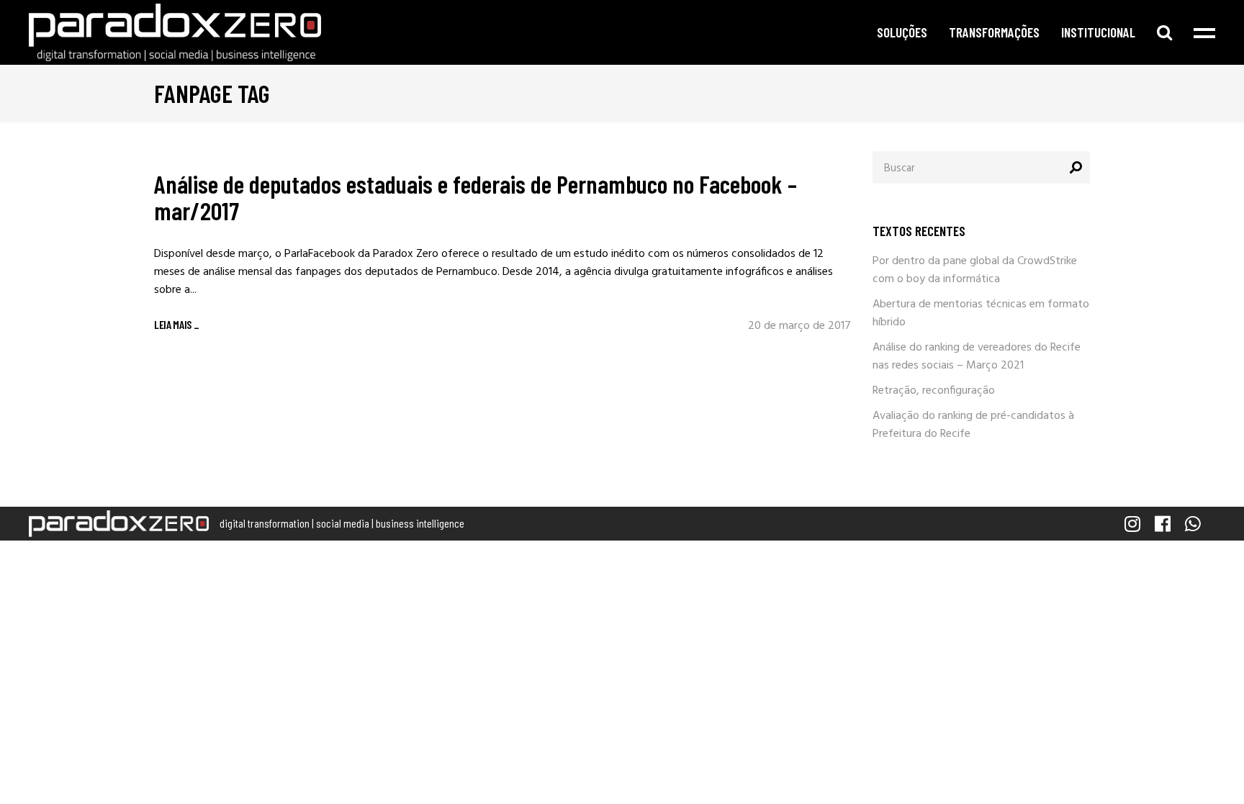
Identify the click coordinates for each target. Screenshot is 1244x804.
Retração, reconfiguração (934, 390)
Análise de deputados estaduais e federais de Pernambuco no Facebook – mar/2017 (475, 196)
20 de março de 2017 (799, 326)
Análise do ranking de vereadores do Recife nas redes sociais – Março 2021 (977, 356)
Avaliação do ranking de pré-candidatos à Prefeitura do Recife (973, 425)
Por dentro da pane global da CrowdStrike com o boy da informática (975, 270)
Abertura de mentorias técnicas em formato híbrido (981, 313)
